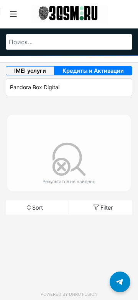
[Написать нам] (120, 282)
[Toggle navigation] (13, 14)
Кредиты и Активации (93, 70)
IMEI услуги (30, 70)
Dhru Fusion (83, 294)
